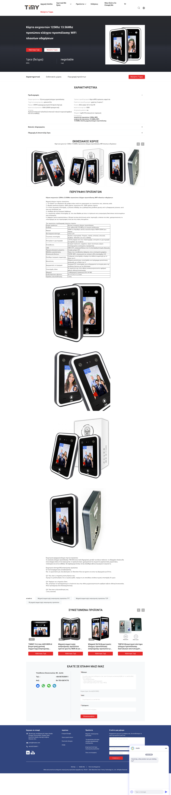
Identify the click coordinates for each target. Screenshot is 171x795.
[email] (38, 686)
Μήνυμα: (84, 672)
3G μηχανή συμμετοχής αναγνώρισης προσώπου (44, 602)
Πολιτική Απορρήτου (94, 767)
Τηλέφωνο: (85, 705)
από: (83, 695)
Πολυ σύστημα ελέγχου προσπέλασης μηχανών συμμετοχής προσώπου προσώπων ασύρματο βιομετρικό (128, 648)
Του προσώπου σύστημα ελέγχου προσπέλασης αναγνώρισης (92, 741)
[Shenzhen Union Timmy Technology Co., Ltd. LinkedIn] (28, 752)
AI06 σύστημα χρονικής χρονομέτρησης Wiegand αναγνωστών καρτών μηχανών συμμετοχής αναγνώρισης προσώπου (38, 648)
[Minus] (166, 748)
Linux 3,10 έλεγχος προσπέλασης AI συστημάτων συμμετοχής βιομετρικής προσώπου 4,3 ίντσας (99, 648)
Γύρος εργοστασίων (67, 737)
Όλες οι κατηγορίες (91, 752)
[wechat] (49, 686)
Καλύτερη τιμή (34, 50)
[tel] (60, 686)
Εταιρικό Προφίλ (66, 733)
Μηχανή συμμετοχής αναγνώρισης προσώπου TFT (54, 598)
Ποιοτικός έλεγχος (67, 741)
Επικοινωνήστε (88, 716)
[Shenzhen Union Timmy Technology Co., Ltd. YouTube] (33, 752)
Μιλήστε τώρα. (52, 50)
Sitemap (73, 767)
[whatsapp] (43, 686)
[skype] (54, 686)
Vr (125, 4)
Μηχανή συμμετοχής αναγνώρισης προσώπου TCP (92, 598)
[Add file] (131, 792)
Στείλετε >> (116, 758)
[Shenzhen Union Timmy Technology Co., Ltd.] (32, 7)
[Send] (166, 792)
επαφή (63, 745)
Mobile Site (82, 767)
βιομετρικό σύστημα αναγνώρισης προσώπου (92, 748)
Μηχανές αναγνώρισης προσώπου (92, 734)
